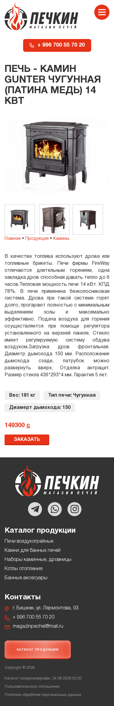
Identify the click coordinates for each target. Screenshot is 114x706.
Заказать (27, 440)
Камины (61, 239)
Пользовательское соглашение (32, 686)
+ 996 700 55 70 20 (61, 45)
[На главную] (41, 16)
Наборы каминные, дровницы (38, 560)
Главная (13, 239)
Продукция (37, 239)
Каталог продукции (38, 649)
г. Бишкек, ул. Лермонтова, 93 (45, 608)
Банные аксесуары (26, 578)
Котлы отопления (24, 569)
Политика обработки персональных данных (43, 695)
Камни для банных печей (32, 550)
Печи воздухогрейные (29, 541)
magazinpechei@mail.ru (38, 626)
